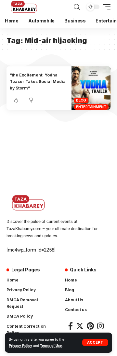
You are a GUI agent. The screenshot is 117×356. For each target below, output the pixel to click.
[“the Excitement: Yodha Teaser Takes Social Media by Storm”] (91, 88)
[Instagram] (100, 326)
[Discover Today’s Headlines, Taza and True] (24, 7)
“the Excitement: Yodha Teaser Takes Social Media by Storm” (38, 82)
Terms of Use (51, 346)
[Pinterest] (90, 326)
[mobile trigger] (104, 6)
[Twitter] (79, 326)
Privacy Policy (20, 346)
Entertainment (91, 106)
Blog (81, 100)
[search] (76, 7)
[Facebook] (70, 326)
